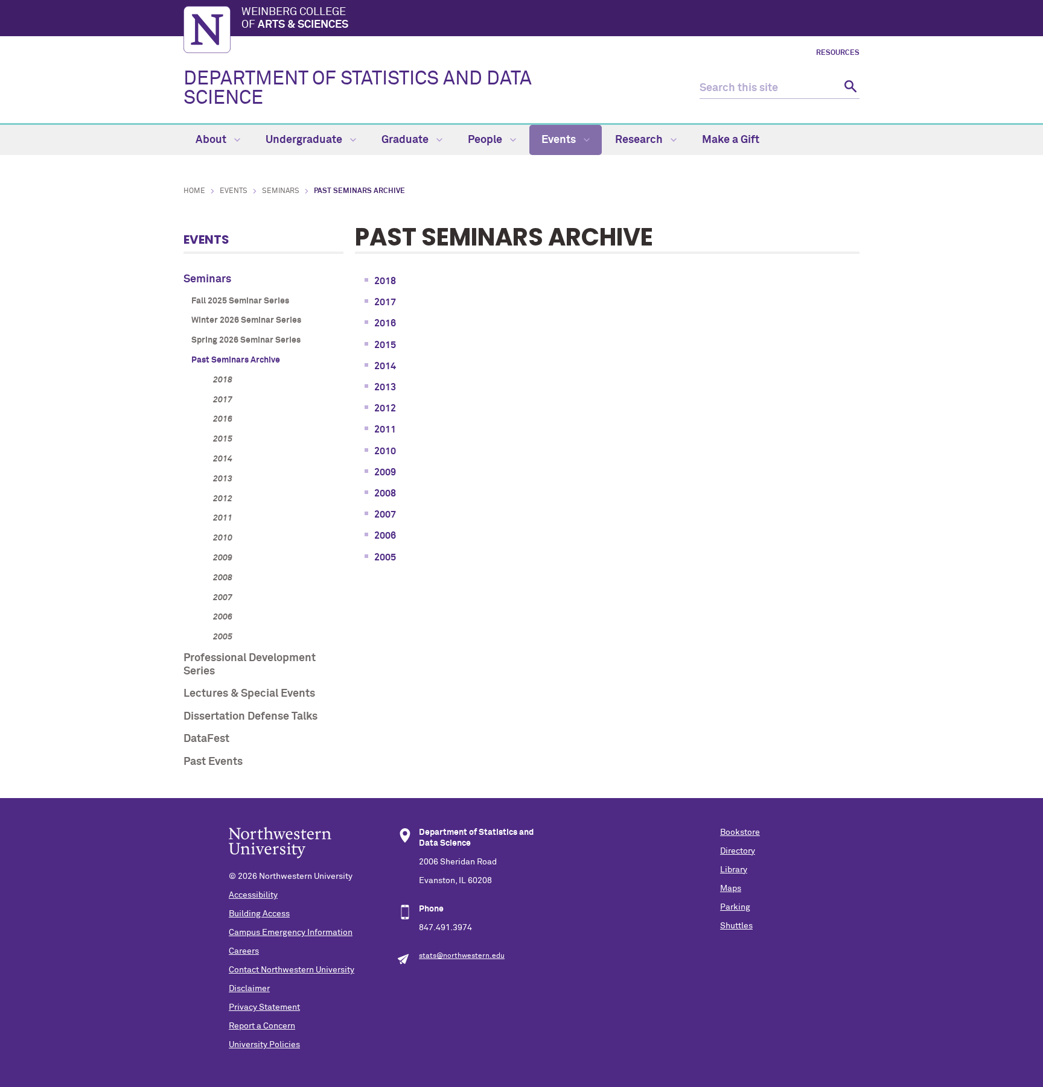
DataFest (206, 739)
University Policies (264, 1045)
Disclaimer (249, 988)
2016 (222, 419)
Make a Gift (730, 140)
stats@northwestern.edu (462, 956)
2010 (222, 538)
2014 (222, 459)
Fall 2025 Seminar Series (240, 301)
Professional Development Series (249, 665)
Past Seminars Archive (235, 360)
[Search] (849, 88)
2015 (222, 439)
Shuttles (736, 926)
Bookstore (740, 832)
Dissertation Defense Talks (250, 716)
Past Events (213, 761)
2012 (222, 499)
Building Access (259, 914)
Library (733, 870)
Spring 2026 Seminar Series (246, 340)
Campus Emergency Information (290, 932)
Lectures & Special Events (249, 693)
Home (194, 191)
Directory (737, 851)
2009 (222, 558)
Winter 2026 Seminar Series (246, 320)
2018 (222, 380)
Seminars (280, 191)
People (486, 140)
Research (640, 140)
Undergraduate (305, 140)
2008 (222, 578)
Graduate (406, 140)
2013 (222, 479)
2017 (222, 400)
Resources (838, 53)
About (212, 140)
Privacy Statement (264, 1007)
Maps (730, 888)
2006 (222, 617)
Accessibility (253, 895)
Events (559, 140)
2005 (222, 637)
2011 (222, 518)
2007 (222, 598)
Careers (244, 951)
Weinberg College (294, 19)
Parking (735, 907)
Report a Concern (262, 1026)
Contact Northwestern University (291, 970)
